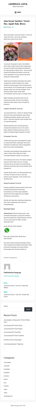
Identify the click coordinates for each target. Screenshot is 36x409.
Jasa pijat (6, 366)
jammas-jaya (18, 4)
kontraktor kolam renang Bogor (13, 340)
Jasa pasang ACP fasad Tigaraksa (14, 335)
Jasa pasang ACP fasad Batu (12, 332)
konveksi (6, 376)
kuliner (6, 379)
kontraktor (7, 372)
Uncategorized (13, 257)
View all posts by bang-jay (11, 276)
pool (5, 382)
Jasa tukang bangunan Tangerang (13, 344)
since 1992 (22, 405)
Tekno (5, 393)
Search (6, 306)
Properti (6, 386)
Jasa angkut (7, 362)
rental (5, 389)
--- (4, 348)
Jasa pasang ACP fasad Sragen (13, 329)
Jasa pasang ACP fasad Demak (13, 325)
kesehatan (7, 369)
